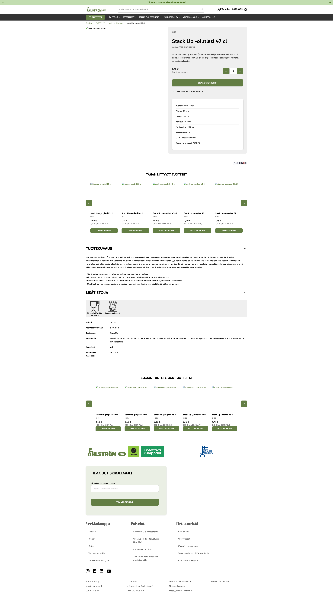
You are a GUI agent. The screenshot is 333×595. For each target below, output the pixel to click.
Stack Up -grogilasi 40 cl (195, 213)
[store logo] (107, 456)
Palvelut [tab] (138, 523)
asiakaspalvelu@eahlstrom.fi (140, 586)
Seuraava (244, 203)
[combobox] (161, 9)
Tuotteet (97, 17)
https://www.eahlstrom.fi (180, 590)
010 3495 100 (138, 590)
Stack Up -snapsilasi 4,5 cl (165, 213)
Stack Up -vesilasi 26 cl (132, 213)
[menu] (163, 17)
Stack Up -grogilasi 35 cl (165, 414)
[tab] (166, 248)
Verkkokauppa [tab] (98, 523)
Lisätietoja (97, 292)
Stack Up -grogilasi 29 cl (101, 213)
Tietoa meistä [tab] (187, 523)
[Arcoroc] (240, 163)
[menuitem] (115, 17)
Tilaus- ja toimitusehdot (180, 581)
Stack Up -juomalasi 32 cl (226, 213)
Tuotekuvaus (99, 248)
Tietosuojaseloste (177, 586)
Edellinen (89, 203)
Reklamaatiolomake (220, 581)
